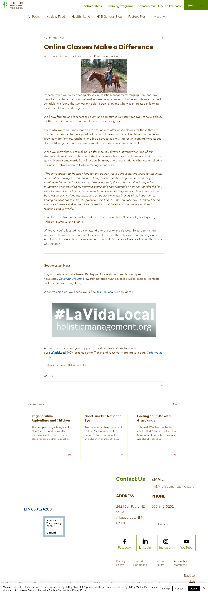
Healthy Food (55, 16)
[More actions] (162, 38)
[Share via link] (45, 376)
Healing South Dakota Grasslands (154, 418)
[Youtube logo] (186, 541)
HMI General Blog (109, 16)
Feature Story (137, 16)
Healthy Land (81, 16)
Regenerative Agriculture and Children (51, 418)
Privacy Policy (79, 590)
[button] (191, 6)
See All (176, 403)
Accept (193, 588)
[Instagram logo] (165, 541)
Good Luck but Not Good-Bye (103, 418)
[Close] (204, 588)
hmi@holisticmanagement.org (173, 486)
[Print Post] (53, 376)
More (157, 16)
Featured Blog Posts (55, 364)
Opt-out (179, 588)
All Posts (34, 16)
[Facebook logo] (124, 541)
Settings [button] (166, 588)
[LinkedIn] (145, 541)
